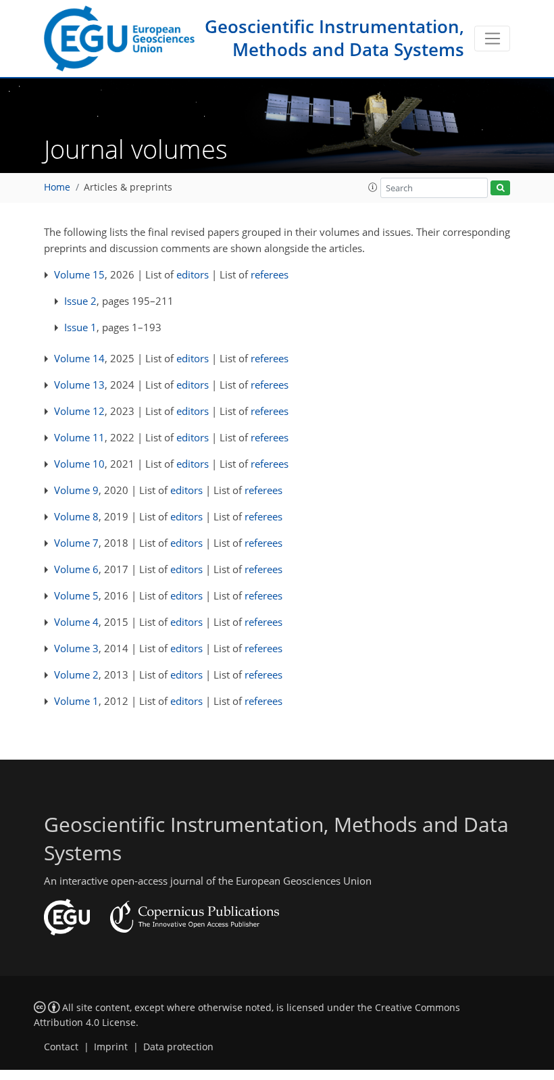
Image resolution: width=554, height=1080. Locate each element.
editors (192, 274)
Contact (61, 1047)
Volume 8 (76, 516)
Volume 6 (76, 569)
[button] (373, 187)
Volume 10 (79, 463)
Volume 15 (79, 274)
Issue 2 (80, 301)
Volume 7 (76, 542)
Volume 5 (76, 595)
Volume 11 (79, 437)
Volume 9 (76, 490)
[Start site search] (500, 188)
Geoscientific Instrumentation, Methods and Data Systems (334, 38)
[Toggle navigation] (492, 38)
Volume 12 (79, 411)
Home (57, 187)
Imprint (111, 1047)
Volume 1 (76, 701)
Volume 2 (76, 674)
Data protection (178, 1047)
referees (269, 274)
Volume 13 (79, 384)
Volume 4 (76, 622)
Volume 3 (76, 648)
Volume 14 (79, 358)
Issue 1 (80, 327)
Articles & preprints (128, 187)
